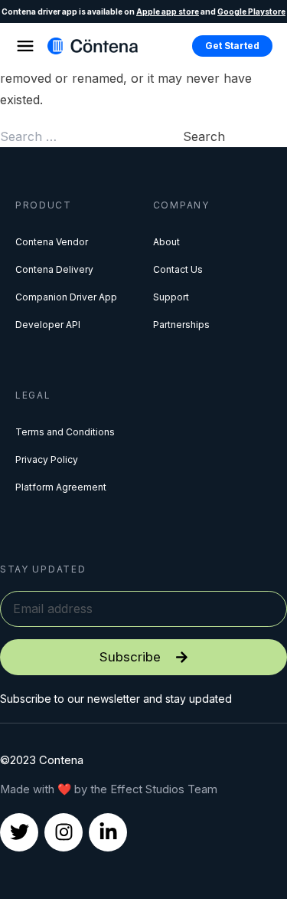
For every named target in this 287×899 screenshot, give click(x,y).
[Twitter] (19, 832)
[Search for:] (91, 136)
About (166, 242)
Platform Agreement (60, 487)
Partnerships (181, 324)
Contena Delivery (54, 269)
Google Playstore (251, 11)
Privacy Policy (46, 459)
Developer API (47, 324)
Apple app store (167, 11)
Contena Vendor (51, 242)
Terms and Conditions (65, 432)
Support (171, 297)
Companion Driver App (66, 297)
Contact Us (178, 269)
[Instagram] (63, 832)
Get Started (232, 45)
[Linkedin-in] (108, 832)
